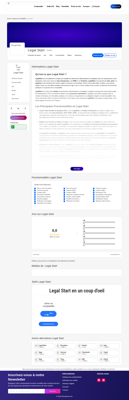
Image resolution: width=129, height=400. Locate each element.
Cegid (106, 352)
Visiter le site (97, 55)
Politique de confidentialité (71, 377)
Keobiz (84, 345)
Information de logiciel (34, 55)
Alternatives (78, 55)
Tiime (62, 359)
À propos (65, 387)
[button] (12, 126)
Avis (45, 55)
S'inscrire (53, 391)
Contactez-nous (48, 324)
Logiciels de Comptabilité (19, 18)
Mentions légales (68, 383)
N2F (83, 359)
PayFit (106, 359)
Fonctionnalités (60, 55)
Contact (65, 390)
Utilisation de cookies (70, 380)
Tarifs (51, 55)
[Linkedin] (103, 380)
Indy (105, 345)
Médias (69, 55)
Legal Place (42, 345)
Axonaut (63, 352)
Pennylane (63, 345)
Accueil (9, 18)
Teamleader (86, 352)
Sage (40, 352)
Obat (40, 359)
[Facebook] (99, 380)
